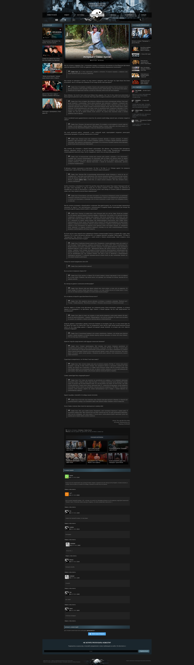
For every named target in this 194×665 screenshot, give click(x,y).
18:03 (78, 610)
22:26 (78, 561)
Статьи (143, 15)
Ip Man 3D (72, 431)
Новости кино (52, 15)
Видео (66, 15)
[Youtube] (56, 20)
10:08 (78, 594)
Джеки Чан (78, 431)
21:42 (78, 477)
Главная (69, 430)
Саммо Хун (100, 431)
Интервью (128, 15)
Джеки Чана (82, 179)
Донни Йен (84, 431)
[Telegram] (65, 20)
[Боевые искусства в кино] (97, 15)
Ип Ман (90, 431)
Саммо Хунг (74, 71)
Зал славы (80, 15)
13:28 (78, 512)
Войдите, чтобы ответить (70, 489)
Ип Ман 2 (94, 431)
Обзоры (113, 15)
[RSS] (73, 20)
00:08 (78, 495)
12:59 (78, 577)
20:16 (78, 529)
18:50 (79, 545)
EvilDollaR (101, 60)
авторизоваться (90, 630)
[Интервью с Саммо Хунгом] (97, 43)
